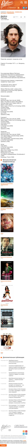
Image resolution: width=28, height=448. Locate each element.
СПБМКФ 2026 (18, 12)
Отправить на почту (24, 16)
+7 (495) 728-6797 (19, 425)
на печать (21, 17)
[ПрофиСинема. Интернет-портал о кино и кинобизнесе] (7, 3)
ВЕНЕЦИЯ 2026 (10, 12)
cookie (24, 440)
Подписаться (12, 7)
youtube (21, 8)
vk (26, 8)
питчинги (3, 13)
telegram (23, 8)
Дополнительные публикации (13, 357)
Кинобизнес (10, 13)
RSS (18, 8)
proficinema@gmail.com (20, 427)
